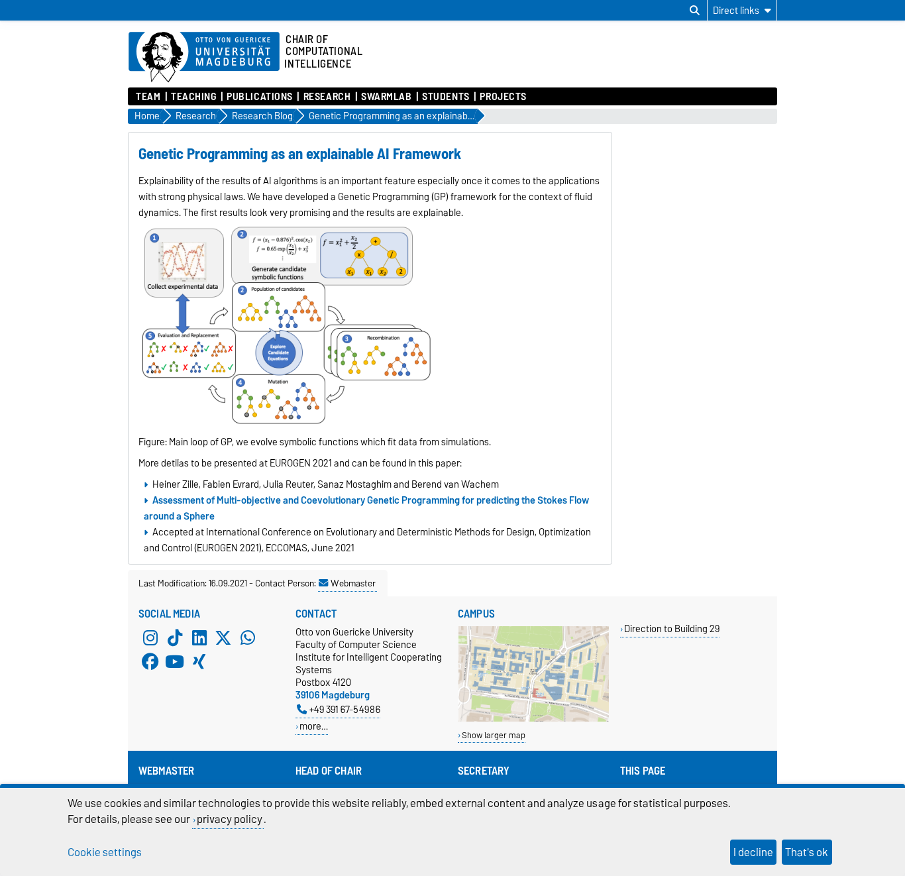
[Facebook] (150, 661)
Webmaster (353, 583)
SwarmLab (386, 97)
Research (326, 97)
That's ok (806, 852)
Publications (260, 97)
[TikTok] (175, 637)
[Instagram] (150, 637)
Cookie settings (105, 852)
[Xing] (199, 661)
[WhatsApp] (248, 637)
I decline (753, 852)
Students (445, 97)
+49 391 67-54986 (344, 709)
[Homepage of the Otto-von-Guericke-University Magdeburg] (204, 57)
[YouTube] (175, 661)
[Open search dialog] (694, 11)
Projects (503, 97)
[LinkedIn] (199, 637)
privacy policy (229, 819)
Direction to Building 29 (671, 628)
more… (313, 726)
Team (148, 97)
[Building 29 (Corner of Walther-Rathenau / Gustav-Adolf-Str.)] (534, 718)
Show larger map (493, 735)
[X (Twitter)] (223, 637)
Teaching (193, 97)
